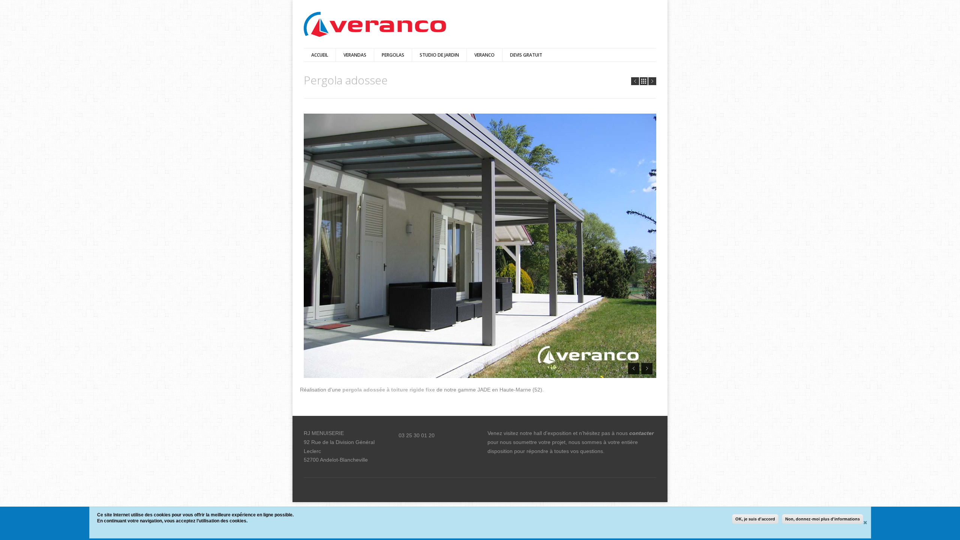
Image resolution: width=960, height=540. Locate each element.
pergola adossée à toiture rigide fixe (389, 390)
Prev (635, 81)
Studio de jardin (439, 55)
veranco (484, 55)
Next (652, 81)
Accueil (319, 55)
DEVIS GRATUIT (526, 55)
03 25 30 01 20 (417, 435)
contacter (641, 433)
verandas (355, 55)
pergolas (393, 55)
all (644, 81)
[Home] (375, 24)
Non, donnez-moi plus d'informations (822, 519)
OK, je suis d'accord (755, 519)
